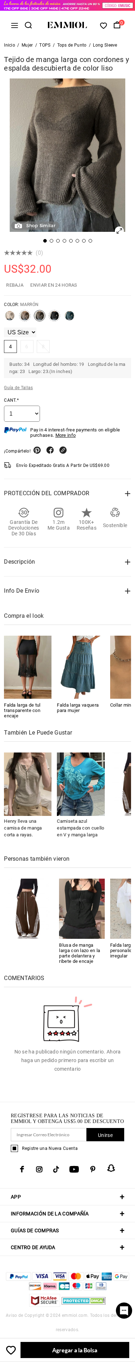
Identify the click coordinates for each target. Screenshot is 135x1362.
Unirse (105, 1135)
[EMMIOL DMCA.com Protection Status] (84, 1304)
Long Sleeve (105, 45)
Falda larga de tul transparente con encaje (22, 710)
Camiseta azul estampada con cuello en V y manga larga (80, 827)
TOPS (44, 45)
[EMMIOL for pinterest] (93, 1169)
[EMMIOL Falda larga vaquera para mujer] (80, 667)
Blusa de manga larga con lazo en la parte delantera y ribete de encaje (79, 953)
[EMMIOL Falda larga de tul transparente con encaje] (27, 667)
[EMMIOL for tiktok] (56, 1169)
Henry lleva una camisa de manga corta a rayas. (23, 827)
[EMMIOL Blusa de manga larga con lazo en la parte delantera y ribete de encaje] (81, 908)
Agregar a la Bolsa (74, 1350)
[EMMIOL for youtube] (74, 1169)
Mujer (27, 45)
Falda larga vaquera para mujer (78, 707)
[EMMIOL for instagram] (39, 1169)
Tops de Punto (72, 45)
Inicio (9, 45)
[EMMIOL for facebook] (22, 1169)
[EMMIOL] (26, 908)
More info (65, 435)
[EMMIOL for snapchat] (111, 1168)
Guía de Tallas (18, 387)
